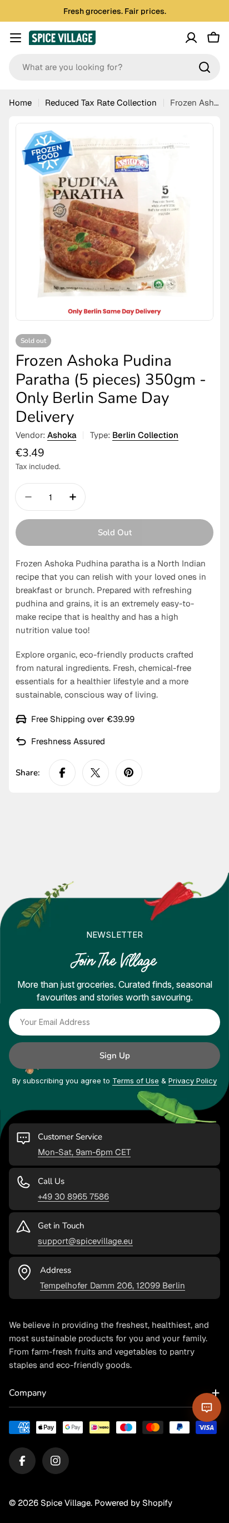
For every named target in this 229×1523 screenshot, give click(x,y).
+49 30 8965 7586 (73, 1196)
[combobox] (114, 67)
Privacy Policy (192, 1080)
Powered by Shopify (133, 1502)
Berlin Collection (145, 435)
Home (20, 102)
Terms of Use (135, 1080)
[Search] (204, 67)
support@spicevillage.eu (85, 1241)
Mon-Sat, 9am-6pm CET (84, 1152)
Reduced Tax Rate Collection (101, 102)
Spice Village (66, 1502)
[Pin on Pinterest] (129, 772)
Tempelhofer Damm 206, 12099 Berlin (112, 1285)
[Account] (191, 37)
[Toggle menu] (15, 37)
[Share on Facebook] (62, 772)
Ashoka (61, 435)
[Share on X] (95, 772)
